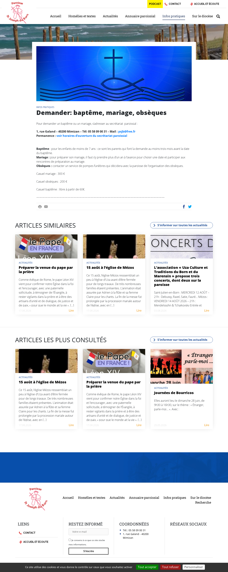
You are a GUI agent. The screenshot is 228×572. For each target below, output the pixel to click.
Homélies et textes (82, 16)
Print (40, 206)
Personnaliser (193, 567)
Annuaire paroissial (140, 16)
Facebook (184, 206)
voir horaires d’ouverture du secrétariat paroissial (91, 136)
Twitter (190, 206)
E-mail (46, 206)
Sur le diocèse (202, 16)
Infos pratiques (173, 16)
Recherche (203, 502)
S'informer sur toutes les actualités (182, 225)
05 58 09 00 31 (137, 530)
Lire (71, 310)
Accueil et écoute (35, 541)
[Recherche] (220, 16)
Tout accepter (147, 567)
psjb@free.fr (126, 131)
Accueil (55, 16)
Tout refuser (170, 567)
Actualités (110, 16)
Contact (29, 532)
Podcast (155, 3)
